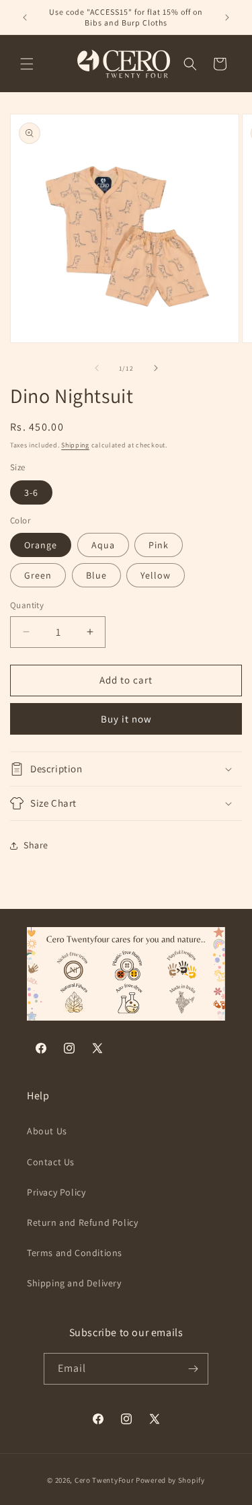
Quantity (27, 605)
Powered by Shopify (170, 1480)
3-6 (31, 492)
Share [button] (36, 845)
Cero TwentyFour (104, 1480)
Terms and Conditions (74, 1253)
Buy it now (126, 718)
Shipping (75, 445)
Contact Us (51, 1162)
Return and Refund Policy (82, 1222)
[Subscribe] (193, 1369)
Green (38, 575)
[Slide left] (97, 368)
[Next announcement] (227, 17)
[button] (27, 64)
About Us (47, 1131)
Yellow (155, 575)
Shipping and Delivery (74, 1283)
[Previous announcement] (25, 17)
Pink (159, 545)
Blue (96, 575)
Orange (40, 545)
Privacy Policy (56, 1192)
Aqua (103, 545)
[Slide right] (156, 368)
